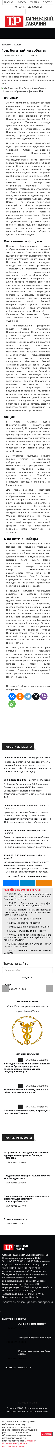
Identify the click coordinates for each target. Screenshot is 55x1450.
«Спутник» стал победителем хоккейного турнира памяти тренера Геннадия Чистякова (27, 1155)
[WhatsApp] (12, 704)
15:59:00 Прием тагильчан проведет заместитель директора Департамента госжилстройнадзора (27, 912)
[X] (36, 696)
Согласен (46, 1434)
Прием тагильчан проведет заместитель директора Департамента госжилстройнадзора (26, 1199)
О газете (47, 2)
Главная (8, 2)
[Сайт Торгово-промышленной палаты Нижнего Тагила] (27, 1030)
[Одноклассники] (37, 11)
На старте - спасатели (39, 779)
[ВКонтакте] (28, 11)
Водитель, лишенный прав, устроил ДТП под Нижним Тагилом (27, 1111)
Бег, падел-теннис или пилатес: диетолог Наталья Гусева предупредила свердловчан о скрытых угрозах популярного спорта (27, 1067)
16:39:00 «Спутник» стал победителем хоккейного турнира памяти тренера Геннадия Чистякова (27, 896)
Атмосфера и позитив (39, 757)
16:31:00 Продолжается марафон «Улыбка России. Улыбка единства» (27, 904)
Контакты (19, 7)
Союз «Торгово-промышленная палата (27, 1006)
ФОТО (7, 984)
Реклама (34, 2)
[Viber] (44, 696)
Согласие (30, 1441)
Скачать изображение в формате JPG (23, 91)
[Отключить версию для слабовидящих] (23, 11)
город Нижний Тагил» (27, 1011)
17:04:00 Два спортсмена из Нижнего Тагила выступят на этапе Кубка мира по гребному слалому (27, 937)
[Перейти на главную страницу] (28, 21)
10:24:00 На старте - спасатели (24, 922)
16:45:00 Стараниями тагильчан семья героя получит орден (27, 945)
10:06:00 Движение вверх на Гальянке (28, 926)
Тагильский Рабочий (37, 1411)
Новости (21, 2)
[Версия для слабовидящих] (18, 11)
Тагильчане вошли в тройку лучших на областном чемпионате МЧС (26, 1091)
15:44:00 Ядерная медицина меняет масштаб (27, 951)
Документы (35, 7)
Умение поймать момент (32, 1323)
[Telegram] (32, 11)
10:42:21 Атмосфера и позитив (24, 918)
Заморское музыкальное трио (35, 1337)
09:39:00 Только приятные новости (26, 930)
